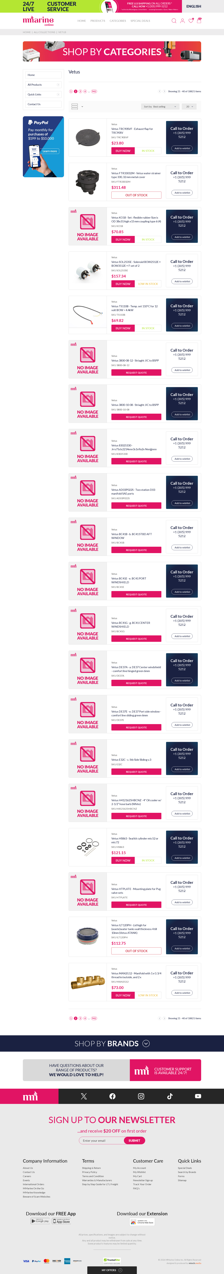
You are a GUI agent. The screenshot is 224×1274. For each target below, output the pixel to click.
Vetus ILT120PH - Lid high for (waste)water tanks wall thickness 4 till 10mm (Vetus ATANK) (134, 928)
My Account (139, 1167)
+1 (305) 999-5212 (157, 6)
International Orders (33, 1184)
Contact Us (29, 1172)
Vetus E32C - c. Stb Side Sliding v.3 (131, 759)
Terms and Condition (93, 1176)
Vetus (114, 124)
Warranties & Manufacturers (97, 1180)
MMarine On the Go (33, 1188)
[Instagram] (130, 1096)
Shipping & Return (91, 1167)
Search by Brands (187, 1172)
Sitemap (182, 1180)
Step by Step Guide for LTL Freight (100, 1184)
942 (94, 91)
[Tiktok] (158, 1096)
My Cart (137, 1176)
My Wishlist (139, 1172)
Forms (181, 1176)
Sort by (148, 106)
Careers (27, 1176)
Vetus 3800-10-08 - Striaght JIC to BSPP (135, 404)
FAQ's (136, 1188)
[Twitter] (73, 1096)
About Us (28, 1167)
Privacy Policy (89, 1172)
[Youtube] (187, 1096)
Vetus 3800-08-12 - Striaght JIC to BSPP (135, 360)
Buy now (123, 151)
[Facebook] (101, 1096)
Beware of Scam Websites (36, 1196)
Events (26, 1180)
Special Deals (185, 1167)
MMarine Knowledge (34, 1192)
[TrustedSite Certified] (112, 1261)
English (194, 6)
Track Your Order (142, 1184)
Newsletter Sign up (143, 1180)
